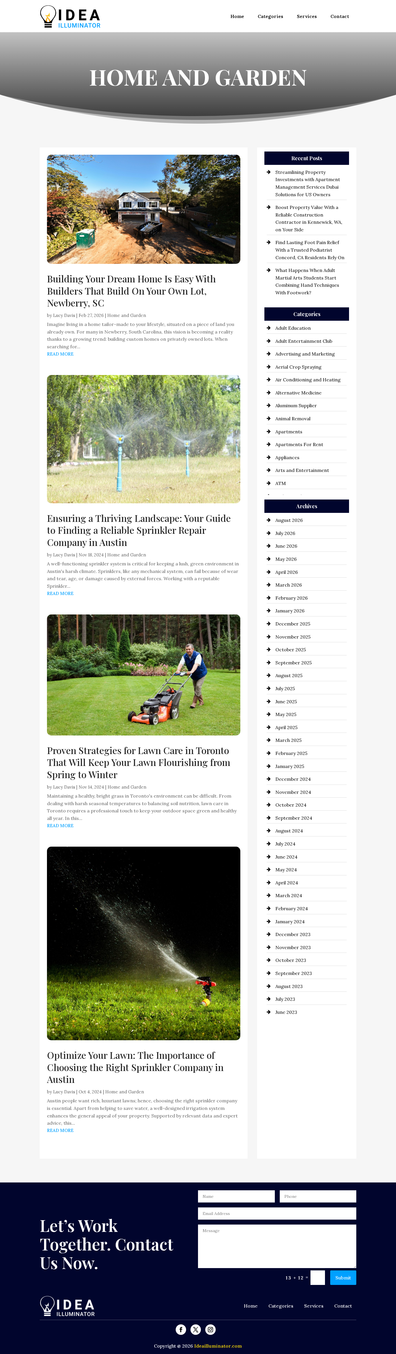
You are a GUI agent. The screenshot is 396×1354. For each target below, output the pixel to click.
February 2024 (291, 908)
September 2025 (293, 663)
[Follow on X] (195, 1329)
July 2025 (285, 688)
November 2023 (293, 947)
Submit (343, 1278)
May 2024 (286, 869)
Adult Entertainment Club (303, 341)
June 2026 (286, 546)
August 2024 (289, 831)
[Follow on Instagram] (210, 1329)
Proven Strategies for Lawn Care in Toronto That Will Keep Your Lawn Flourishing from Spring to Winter (138, 762)
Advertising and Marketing (305, 354)
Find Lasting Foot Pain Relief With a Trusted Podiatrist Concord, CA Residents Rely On (309, 249)
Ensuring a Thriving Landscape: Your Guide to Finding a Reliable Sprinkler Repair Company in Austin (139, 530)
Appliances (287, 457)
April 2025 (286, 727)
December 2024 (293, 779)
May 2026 (286, 559)
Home (237, 16)
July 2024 (285, 844)
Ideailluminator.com (218, 1346)
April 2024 (286, 883)
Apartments (288, 431)
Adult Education (293, 328)
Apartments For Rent (299, 444)
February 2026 (291, 598)
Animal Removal (292, 418)
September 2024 (293, 818)
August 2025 (288, 675)
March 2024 (288, 895)
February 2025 (291, 753)
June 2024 (286, 857)
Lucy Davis (64, 315)
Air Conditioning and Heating (308, 380)
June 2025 (286, 701)
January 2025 (289, 766)
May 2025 (285, 714)
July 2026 (285, 533)
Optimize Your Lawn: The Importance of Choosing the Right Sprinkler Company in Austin (135, 1067)
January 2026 (289, 611)
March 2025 (288, 740)
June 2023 (286, 1012)
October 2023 (290, 960)
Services (307, 16)
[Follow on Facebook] (181, 1329)
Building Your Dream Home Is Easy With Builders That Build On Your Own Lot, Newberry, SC (131, 290)
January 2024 (290, 921)
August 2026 (289, 520)
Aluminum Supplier (296, 405)
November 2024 (293, 792)
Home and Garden (126, 315)
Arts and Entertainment (302, 470)
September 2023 (293, 973)
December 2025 (292, 624)
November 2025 (292, 637)
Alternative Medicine (298, 393)
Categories (270, 16)
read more (60, 354)
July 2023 (285, 999)
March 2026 (288, 585)
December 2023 (292, 934)
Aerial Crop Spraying (298, 367)
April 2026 (286, 572)
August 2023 (289, 986)
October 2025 (290, 649)
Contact (339, 16)
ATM (280, 483)
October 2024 (290, 805)
